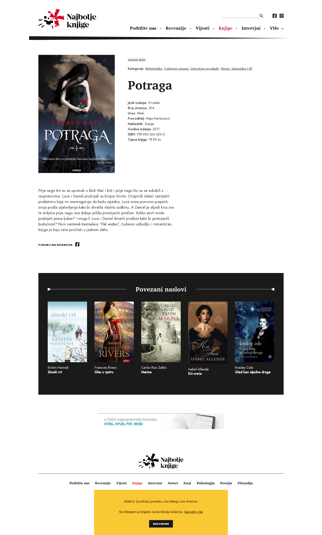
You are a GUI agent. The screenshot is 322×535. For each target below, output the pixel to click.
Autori (173, 483)
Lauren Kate (137, 59)
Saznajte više (193, 511)
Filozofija (245, 483)
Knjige (225, 28)
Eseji (187, 483)
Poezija (226, 483)
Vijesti (202, 28)
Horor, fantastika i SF (236, 68)
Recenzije (176, 28)
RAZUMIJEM (161, 523)
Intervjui (251, 28)
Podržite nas (143, 28)
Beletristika (154, 68)
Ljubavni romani (176, 68)
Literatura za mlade (204, 68)
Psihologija (206, 483)
